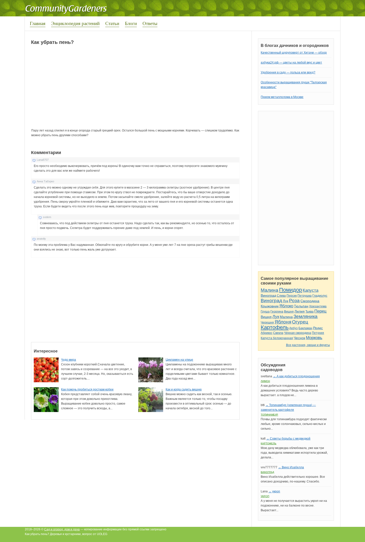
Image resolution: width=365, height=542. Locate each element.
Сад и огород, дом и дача (62, 529)
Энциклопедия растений (75, 23)
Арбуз (293, 328)
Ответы (150, 23)
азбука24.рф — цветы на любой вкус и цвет (291, 62)
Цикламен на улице (179, 359)
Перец (320, 311)
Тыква (309, 311)
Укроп (265, 496)
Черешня (267, 322)
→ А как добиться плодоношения (296, 376)
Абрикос (266, 333)
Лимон (265, 381)
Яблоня (283, 321)
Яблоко (286, 306)
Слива (281, 295)
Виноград (268, 295)
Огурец (300, 321)
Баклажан (305, 328)
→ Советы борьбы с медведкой (288, 438)
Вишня (289, 311)
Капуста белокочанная (277, 338)
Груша (265, 311)
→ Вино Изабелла (291, 467)
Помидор (290, 290)
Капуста (310, 290)
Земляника (305, 316)
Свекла (278, 333)
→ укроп (274, 491)
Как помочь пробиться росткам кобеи (87, 389)
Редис (318, 328)
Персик (292, 295)
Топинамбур (269, 414)
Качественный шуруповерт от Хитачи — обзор (294, 52)
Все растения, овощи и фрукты (308, 345)
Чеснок (299, 338)
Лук (285, 301)
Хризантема (318, 306)
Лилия (299, 311)
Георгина (276, 311)
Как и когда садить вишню (184, 389)
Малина (269, 290)
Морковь (314, 337)
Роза (294, 300)
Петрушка (304, 295)
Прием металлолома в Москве (282, 97)
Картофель (275, 327)
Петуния (318, 333)
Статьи (112, 23)
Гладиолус (319, 295)
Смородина (309, 301)
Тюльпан (301, 306)
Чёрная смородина (297, 333)
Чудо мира (68, 359)
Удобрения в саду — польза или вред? (288, 72)
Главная (37, 23)
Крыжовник (270, 306)
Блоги (131, 23)
